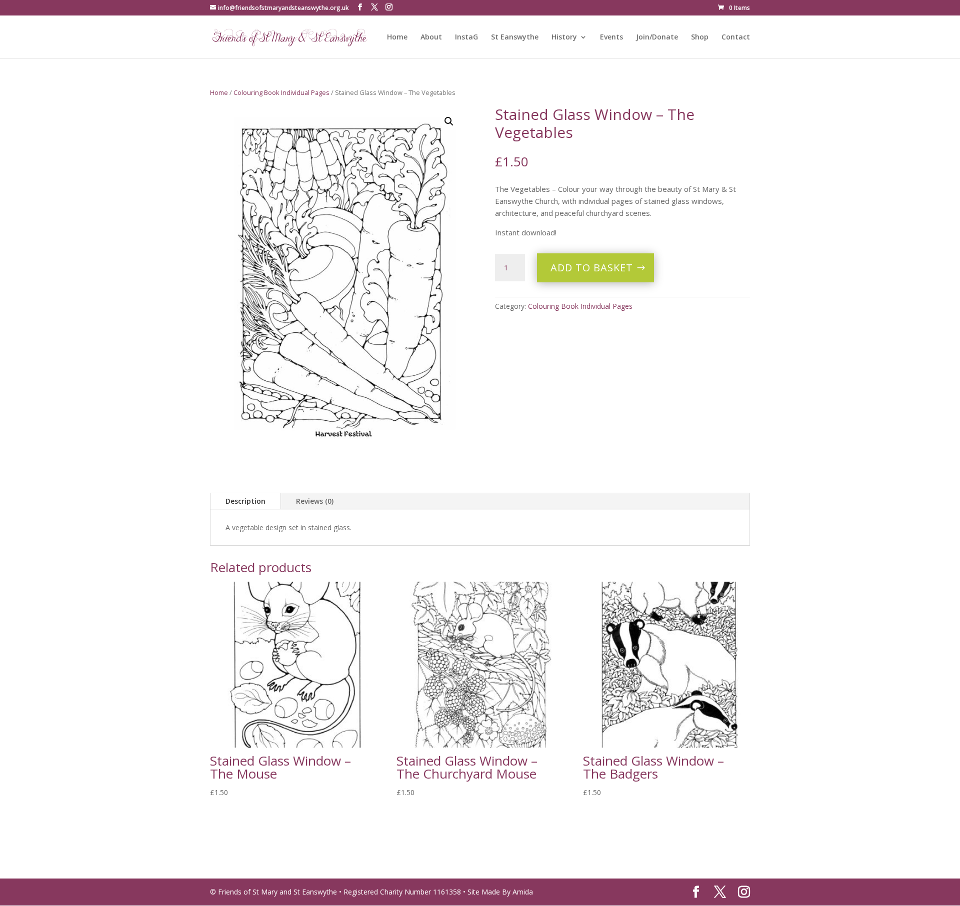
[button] (449, 121)
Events (611, 37)
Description (246, 501)
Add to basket (591, 267)
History (564, 37)
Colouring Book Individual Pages (282, 92)
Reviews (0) (315, 501)
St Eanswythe (514, 37)
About (431, 37)
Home (397, 37)
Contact (736, 37)
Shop (699, 37)
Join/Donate (657, 37)
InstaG (466, 37)
